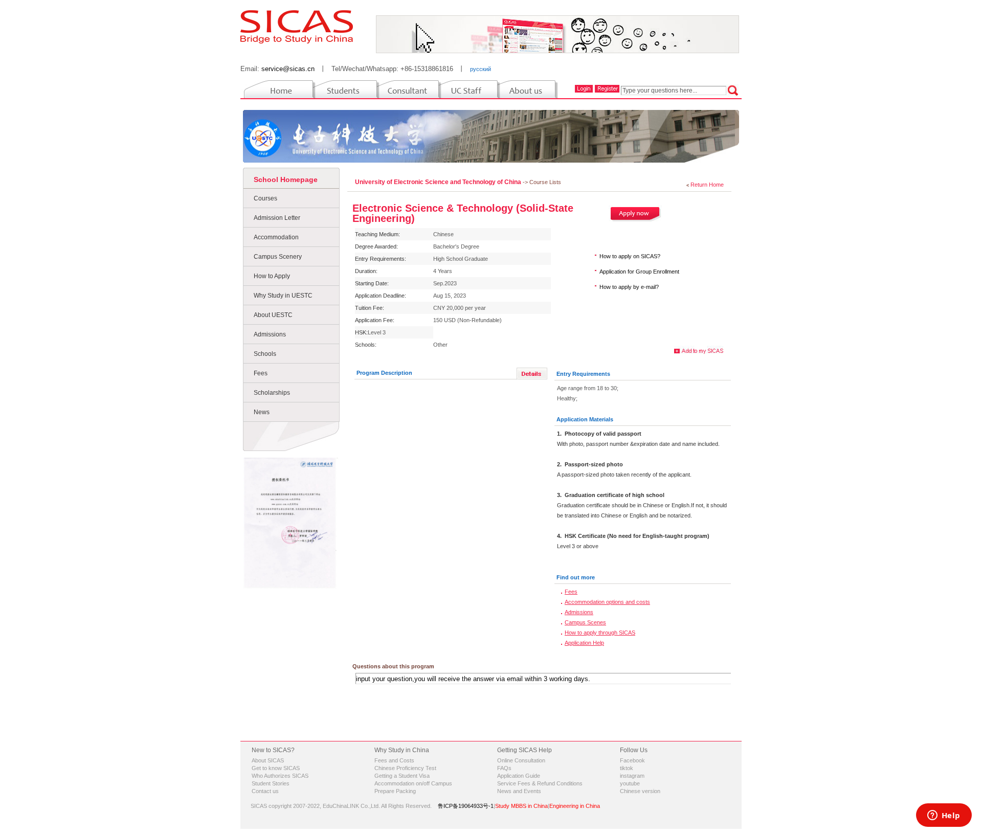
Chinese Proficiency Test (405, 768)
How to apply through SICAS (600, 632)
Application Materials (584, 419)
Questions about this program (393, 666)
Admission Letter (277, 217)
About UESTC (273, 315)
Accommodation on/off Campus (413, 783)
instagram (632, 776)
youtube (630, 783)
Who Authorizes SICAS (280, 776)
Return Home (707, 185)
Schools (265, 353)
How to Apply (272, 276)
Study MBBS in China (521, 806)
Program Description (384, 373)
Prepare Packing (395, 791)
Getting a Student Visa (402, 776)
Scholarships (272, 392)
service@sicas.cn (288, 69)
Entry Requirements (583, 374)
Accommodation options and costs (607, 602)
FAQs (504, 768)
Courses (265, 198)
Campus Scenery (278, 256)
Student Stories (270, 783)
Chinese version (640, 791)
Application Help (584, 643)
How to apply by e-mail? (629, 287)
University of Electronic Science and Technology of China (439, 182)
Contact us (265, 791)
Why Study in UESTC (283, 295)
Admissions (270, 334)
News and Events (519, 791)
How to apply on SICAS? (629, 256)
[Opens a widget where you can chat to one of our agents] (944, 816)
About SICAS (268, 760)
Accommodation (276, 237)
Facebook (632, 760)
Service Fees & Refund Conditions (540, 783)
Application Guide (518, 776)
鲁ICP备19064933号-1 (466, 806)
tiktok (626, 768)
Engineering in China (574, 806)
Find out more (575, 577)
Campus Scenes (585, 622)
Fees (260, 373)
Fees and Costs (394, 760)
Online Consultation (521, 760)
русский (480, 69)
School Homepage (286, 179)
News (262, 412)
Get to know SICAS (276, 768)
